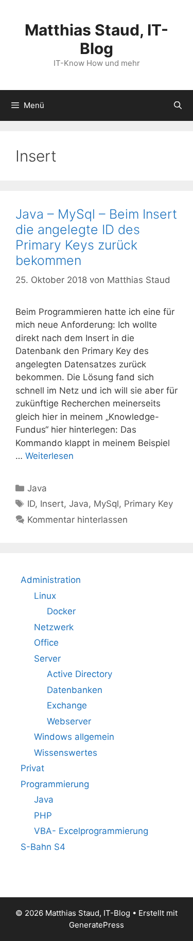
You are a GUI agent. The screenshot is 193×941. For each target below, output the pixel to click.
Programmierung (55, 784)
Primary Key (148, 504)
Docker (61, 611)
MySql (106, 504)
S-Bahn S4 (43, 847)
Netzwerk (54, 627)
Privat (32, 768)
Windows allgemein (74, 737)
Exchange (67, 705)
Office (46, 642)
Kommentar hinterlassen (77, 519)
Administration (51, 580)
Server (47, 658)
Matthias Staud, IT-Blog (96, 39)
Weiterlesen (49, 456)
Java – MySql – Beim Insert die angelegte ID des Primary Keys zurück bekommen (96, 237)
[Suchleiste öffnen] (178, 105)
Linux (45, 596)
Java (37, 488)
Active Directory (79, 674)
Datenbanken (74, 690)
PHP (43, 815)
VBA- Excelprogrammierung (91, 831)
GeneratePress (96, 925)
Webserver (69, 721)
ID (31, 504)
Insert (52, 504)
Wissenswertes (65, 753)
